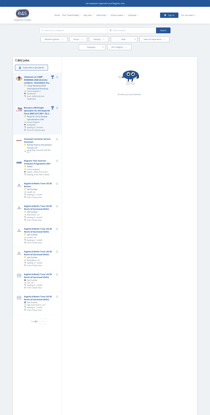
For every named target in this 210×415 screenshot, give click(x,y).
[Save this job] (57, 77)
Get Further (32, 189)
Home (57, 15)
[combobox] (73, 30)
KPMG (30, 166)
